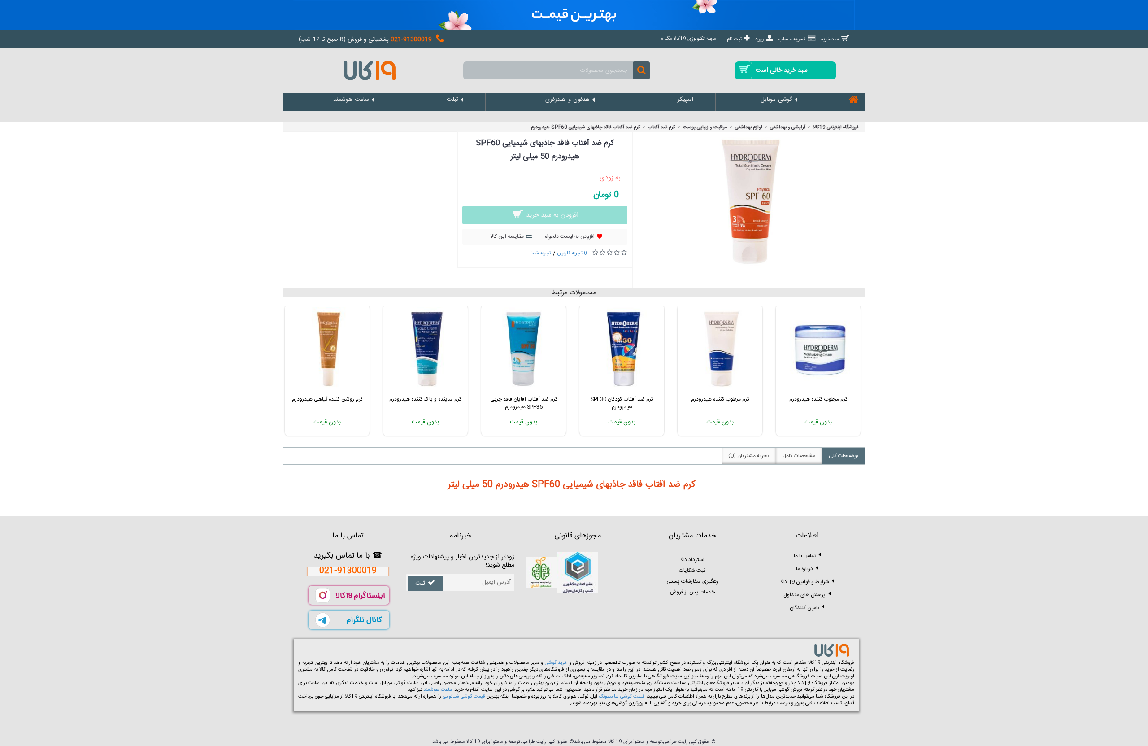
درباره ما (804, 568)
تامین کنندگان (804, 607)
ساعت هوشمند (438, 690)
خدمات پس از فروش (692, 592)
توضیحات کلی (843, 455)
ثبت (420, 583)
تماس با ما (805, 555)
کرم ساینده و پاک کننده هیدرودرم (425, 399)
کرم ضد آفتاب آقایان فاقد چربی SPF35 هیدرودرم (523, 403)
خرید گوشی (556, 663)
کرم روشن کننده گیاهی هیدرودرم (327, 399)
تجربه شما (541, 253)
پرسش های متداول (804, 594)
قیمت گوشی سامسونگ (621, 697)
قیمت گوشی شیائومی (464, 697)
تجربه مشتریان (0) (748, 455)
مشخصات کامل (799, 455)
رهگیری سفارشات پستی (692, 581)
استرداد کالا (692, 560)
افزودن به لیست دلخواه (570, 236)
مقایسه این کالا (507, 236)
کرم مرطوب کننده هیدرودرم (720, 399)
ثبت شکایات (692, 571)
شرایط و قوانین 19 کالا (804, 581)
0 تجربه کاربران (572, 253)
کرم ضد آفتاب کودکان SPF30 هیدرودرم (622, 403)
